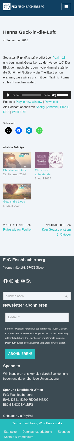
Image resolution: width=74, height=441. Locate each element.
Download (51, 101)
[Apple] (17, 281)
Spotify (40, 107)
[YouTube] (22, 281)
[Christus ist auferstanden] (49, 160)
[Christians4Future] (17, 160)
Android (52, 107)
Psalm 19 (59, 57)
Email (64, 107)
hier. (47, 333)
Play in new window (29, 101)
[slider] (63, 94)
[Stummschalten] (54, 95)
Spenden (64, 431)
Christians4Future (14, 170)
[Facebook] (5, 281)
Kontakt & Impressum (18, 437)
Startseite (10, 431)
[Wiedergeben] (8, 95)
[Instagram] (11, 281)
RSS (6, 112)
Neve (33, 423)
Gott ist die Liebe (14, 201)
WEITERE (19, 112)
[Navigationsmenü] (66, 6)
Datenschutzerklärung (37, 431)
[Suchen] (66, 296)
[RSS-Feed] (28, 281)
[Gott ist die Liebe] (17, 191)
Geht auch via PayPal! (18, 415)
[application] (37, 95)
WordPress (46, 423)
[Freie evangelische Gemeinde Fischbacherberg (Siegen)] (23, 6)
